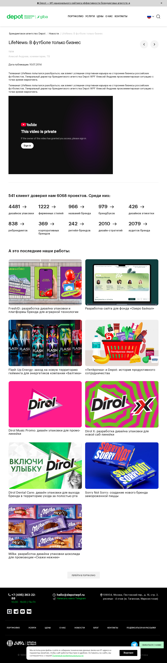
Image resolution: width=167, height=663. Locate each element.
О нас (109, 16)
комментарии (37, 56)
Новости (80, 628)
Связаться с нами (151, 645)
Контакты (121, 16)
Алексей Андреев (18, 56)
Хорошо (128, 653)
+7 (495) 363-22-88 (23, 596)
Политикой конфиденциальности (67, 655)
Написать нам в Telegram (71, 598)
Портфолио (76, 16)
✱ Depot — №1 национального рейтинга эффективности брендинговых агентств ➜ (100, 3)
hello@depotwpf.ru (59, 594)
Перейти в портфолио (83, 575)
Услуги (90, 16)
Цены (100, 16)
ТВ (48, 56)
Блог (96, 628)
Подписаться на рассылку (141, 628)
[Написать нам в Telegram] (134, 645)
